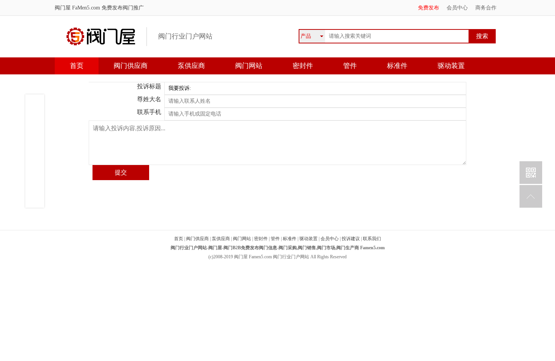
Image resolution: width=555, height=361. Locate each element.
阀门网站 (248, 65)
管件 (350, 65)
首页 (76, 65)
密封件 (303, 65)
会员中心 (457, 8)
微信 (531, 172)
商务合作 (485, 8)
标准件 (397, 65)
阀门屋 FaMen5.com (77, 8)
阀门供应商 (131, 65)
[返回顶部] (531, 196)
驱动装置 (451, 65)
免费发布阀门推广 (122, 8)
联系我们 (372, 238)
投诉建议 (351, 238)
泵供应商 (191, 65)
